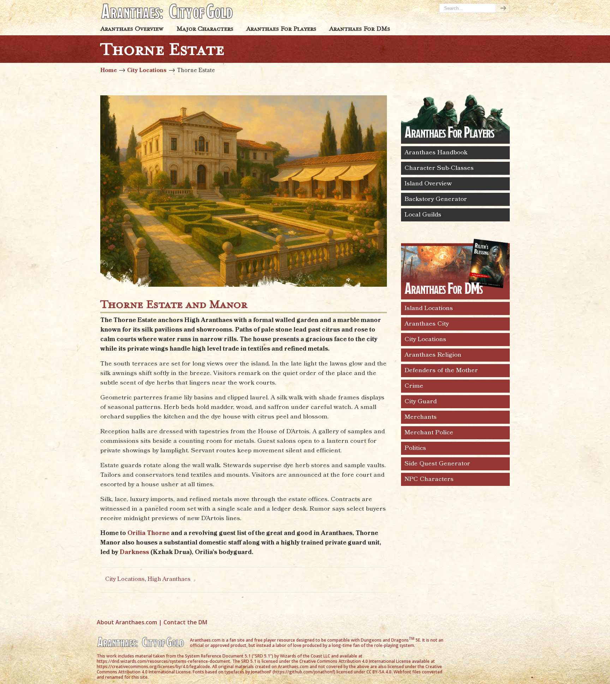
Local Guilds (423, 215)
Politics (415, 448)
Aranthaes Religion (433, 355)
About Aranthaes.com (127, 622)
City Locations (147, 70)
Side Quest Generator (437, 463)
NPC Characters (429, 479)
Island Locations (429, 308)
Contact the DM (185, 622)
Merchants (421, 417)
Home (108, 70)
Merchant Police (429, 432)
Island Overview (428, 183)
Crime (414, 386)
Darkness (134, 552)
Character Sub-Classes (439, 168)
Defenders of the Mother (441, 370)
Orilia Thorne (148, 533)
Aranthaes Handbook (436, 152)
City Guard (421, 401)
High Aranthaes (169, 579)
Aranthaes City (427, 324)
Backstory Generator (436, 199)
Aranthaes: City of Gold (167, 11)
